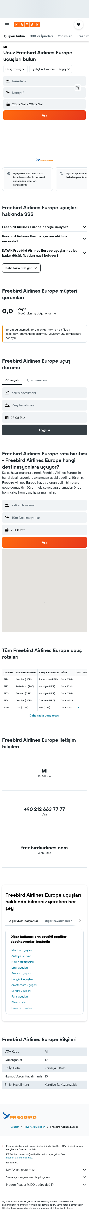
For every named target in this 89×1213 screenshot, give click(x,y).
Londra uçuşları (21, 991)
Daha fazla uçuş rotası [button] (44, 715)
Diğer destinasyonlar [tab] (23, 921)
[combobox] (48, 393)
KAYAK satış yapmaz (20, 1170)
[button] (7, 24)
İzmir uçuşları (19, 967)
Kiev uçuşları (19, 1002)
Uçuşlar (15, 1126)
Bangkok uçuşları (22, 979)
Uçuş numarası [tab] (36, 380)
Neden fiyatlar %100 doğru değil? (30, 1184)
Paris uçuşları (19, 996)
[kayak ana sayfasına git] (27, 24)
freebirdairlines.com (44, 847)
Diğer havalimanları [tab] (59, 921)
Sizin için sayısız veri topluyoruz (28, 1177)
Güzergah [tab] (12, 380)
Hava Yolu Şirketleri (34, 1126)
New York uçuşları (22, 962)
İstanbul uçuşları (21, 950)
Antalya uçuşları (21, 956)
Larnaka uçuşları (21, 1008)
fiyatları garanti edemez (19, 1157)
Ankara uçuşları (21, 973)
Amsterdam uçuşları (24, 985)
